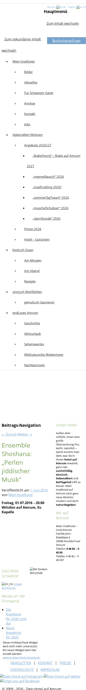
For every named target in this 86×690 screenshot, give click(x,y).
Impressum (49, 669)
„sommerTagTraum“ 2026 (51, 197)
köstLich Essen (23, 250)
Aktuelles (30, 82)
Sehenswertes (34, 344)
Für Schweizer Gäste (38, 93)
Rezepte (29, 281)
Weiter (25, 434)
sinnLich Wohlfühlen (27, 292)
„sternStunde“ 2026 (47, 218)
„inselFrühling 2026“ (47, 187)
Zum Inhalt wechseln (63, 23)
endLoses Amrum (25, 313)
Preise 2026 (32, 229)
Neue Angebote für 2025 (13, 633)
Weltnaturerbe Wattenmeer (43, 354)
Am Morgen (32, 260)
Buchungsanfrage (66, 40)
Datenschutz (22, 669)
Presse (65, 663)
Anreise (29, 103)
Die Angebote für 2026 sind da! (16, 616)
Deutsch (51, 6)
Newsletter (20, 663)
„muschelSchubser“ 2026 (50, 208)
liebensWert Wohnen (28, 135)
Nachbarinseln (34, 365)
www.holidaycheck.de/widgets (21, 657)
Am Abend (31, 271)
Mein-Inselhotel (20, 495)
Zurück (9, 434)
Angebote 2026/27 (37, 145)
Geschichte (32, 323)
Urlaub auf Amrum (12, 586)
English (72, 6)
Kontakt (29, 114)
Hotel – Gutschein (37, 239)
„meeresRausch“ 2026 (48, 176)
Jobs (27, 124)
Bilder (28, 72)
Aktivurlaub (32, 333)
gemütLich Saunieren (39, 302)
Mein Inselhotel (22, 19)
